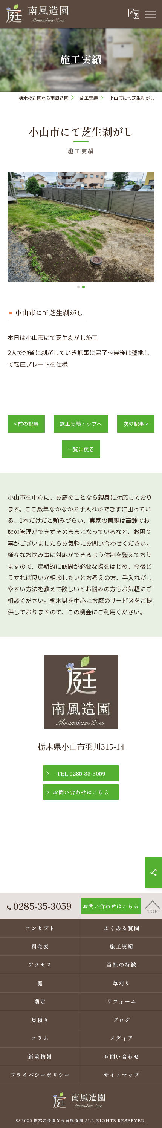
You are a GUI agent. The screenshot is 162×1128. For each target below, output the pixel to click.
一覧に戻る (81, 449)
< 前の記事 (26, 423)
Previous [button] (16, 230)
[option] (81, 227)
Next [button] (146, 230)
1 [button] (78, 287)
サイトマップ (122, 1075)
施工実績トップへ (81, 423)
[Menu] (150, 14)
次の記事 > (135, 423)
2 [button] (83, 287)
